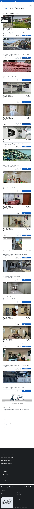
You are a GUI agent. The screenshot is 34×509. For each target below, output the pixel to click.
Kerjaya (2, 493)
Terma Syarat (19, 494)
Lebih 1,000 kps (9, 428)
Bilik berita (2, 491)
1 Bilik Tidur (4, 424)
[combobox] (15, 6)
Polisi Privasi (9, 501)
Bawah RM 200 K (5, 420)
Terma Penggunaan (20, 492)
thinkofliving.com (20, 499)
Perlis (4, 416)
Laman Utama (5, 3)
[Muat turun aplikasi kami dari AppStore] (4, 487)
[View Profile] (4, 16)
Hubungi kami (3, 495)
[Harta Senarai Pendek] (30, 16)
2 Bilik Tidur (8, 424)
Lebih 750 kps (5, 428)
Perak (6, 416)
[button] (4, 11)
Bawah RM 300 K (10, 420)
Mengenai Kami (3, 490)
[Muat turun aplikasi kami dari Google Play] (11, 487)
